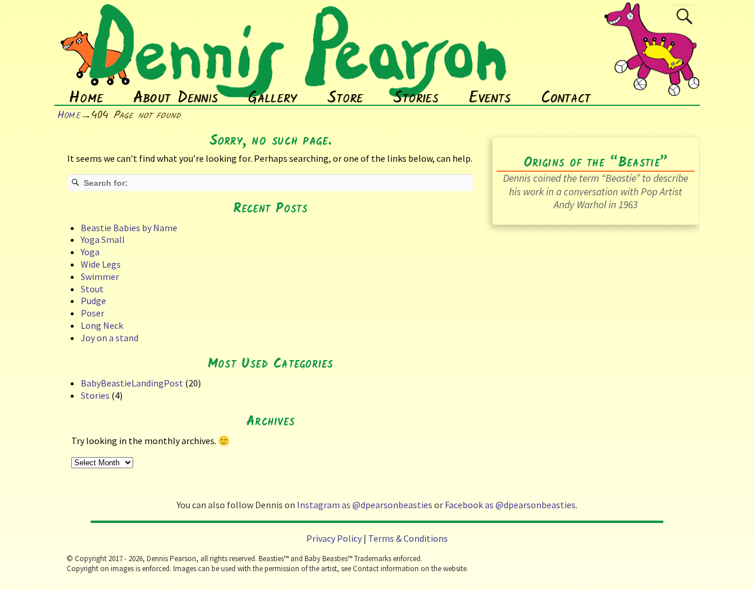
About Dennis (175, 98)
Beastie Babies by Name (129, 228)
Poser (92, 313)
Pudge (93, 300)
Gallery (272, 98)
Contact (566, 98)
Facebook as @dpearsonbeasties (510, 505)
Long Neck (102, 325)
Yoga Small (103, 239)
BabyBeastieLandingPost (132, 383)
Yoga (90, 252)
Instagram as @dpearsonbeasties (364, 505)
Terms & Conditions (408, 538)
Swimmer (100, 276)
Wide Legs (101, 264)
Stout (92, 289)
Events (489, 98)
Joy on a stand (109, 338)
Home (86, 98)
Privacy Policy (334, 538)
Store (345, 98)
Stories (416, 98)
